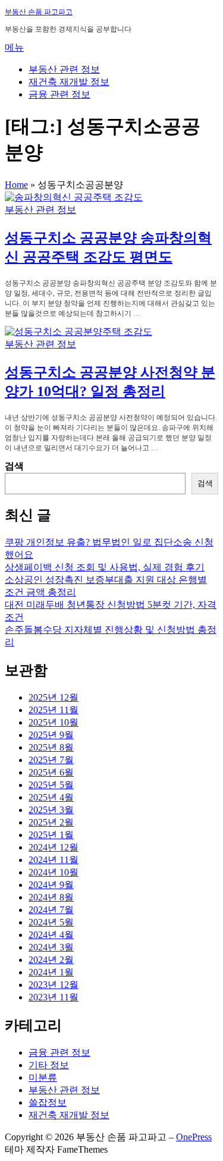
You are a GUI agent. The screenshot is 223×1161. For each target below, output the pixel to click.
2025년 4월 (51, 797)
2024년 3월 (51, 947)
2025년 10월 (53, 722)
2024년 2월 (51, 960)
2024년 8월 (51, 897)
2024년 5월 (51, 922)
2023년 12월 (53, 985)
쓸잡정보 (48, 1102)
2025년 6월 (51, 772)
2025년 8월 (51, 747)
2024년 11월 (53, 860)
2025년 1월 (51, 835)
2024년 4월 (51, 935)
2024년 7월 (51, 910)
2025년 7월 (51, 760)
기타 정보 (49, 1065)
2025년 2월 (51, 822)
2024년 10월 (53, 872)
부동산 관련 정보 (64, 69)
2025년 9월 (51, 735)
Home (16, 185)
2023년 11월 (53, 997)
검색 (14, 466)
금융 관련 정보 (59, 94)
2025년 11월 (53, 710)
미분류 (43, 1077)
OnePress (194, 1137)
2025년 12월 (53, 697)
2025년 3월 (51, 810)
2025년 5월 (51, 785)
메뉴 (14, 47)
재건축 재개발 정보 (69, 82)
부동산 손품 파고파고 (39, 12)
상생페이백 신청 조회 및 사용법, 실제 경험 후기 (105, 567)
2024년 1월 (51, 972)
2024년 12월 (53, 847)
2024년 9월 (51, 885)
